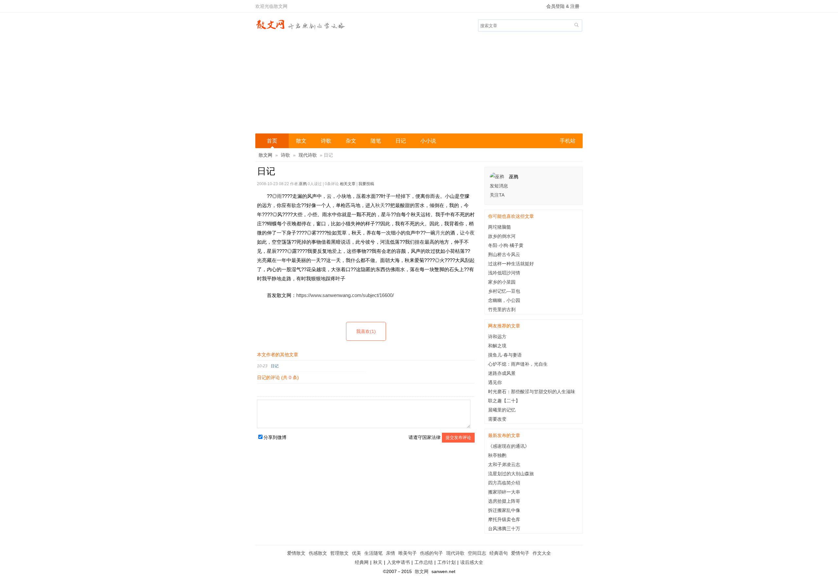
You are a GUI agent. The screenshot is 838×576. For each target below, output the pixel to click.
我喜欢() (366, 331)
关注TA (497, 195)
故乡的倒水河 (502, 236)
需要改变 (497, 419)
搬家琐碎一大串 (504, 492)
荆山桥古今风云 (504, 254)
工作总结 (423, 562)
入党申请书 (398, 562)
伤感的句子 (431, 553)
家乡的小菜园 (502, 282)
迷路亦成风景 (502, 373)
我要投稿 (366, 184)
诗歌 (326, 141)
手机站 (567, 141)
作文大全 (542, 553)
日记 (400, 141)
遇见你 (495, 382)
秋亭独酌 (497, 455)
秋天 (380, 205)
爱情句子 (520, 553)
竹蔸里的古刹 (502, 309)
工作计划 (446, 562)
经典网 (362, 562)
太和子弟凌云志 (504, 464)
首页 (272, 141)
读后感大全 (471, 562)
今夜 (470, 233)
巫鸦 (303, 184)
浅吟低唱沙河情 (504, 272)
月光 (440, 233)
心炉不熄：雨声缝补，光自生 (518, 364)
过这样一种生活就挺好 (511, 263)
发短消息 (499, 185)
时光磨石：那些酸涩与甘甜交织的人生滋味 (531, 391)
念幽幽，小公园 (504, 300)
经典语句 (498, 553)
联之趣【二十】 (504, 400)
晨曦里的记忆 (502, 409)
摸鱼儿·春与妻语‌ (505, 355)
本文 (261, 354)
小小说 (428, 141)
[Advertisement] (419, 84)
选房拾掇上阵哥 (504, 501)
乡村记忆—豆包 (504, 291)
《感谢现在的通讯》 (508, 446)
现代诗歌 (308, 155)
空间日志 (477, 553)
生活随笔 (373, 553)
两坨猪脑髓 (499, 227)
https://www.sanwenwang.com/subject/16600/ (345, 295)
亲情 (390, 553)
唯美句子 (407, 553)
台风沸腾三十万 (504, 528)
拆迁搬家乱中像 (504, 510)
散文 (301, 141)
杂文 (351, 141)
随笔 (376, 141)
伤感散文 (318, 553)
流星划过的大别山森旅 (511, 473)
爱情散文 (296, 553)
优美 (356, 553)
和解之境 (497, 345)
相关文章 (347, 184)
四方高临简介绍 (504, 482)
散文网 (265, 155)
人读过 (315, 184)
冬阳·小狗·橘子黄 (505, 245)
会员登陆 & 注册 (562, 6)
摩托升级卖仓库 (504, 519)
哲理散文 (339, 553)
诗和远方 (497, 336)
